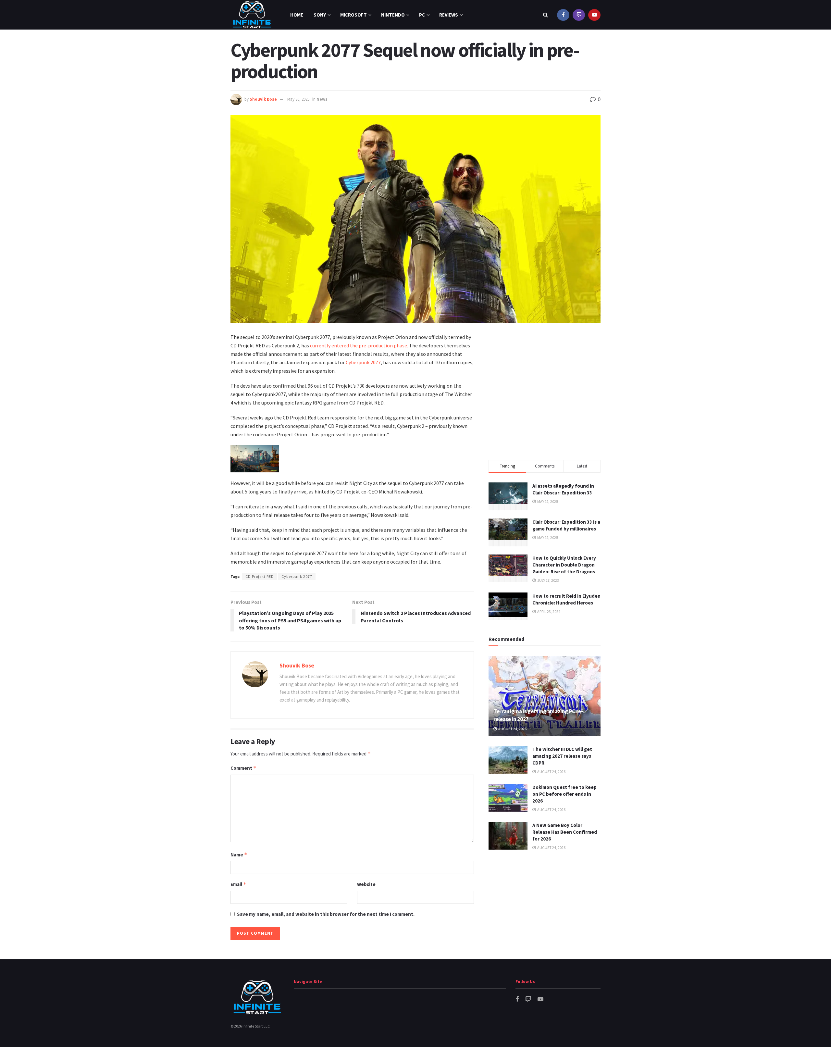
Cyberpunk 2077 (363, 362)
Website (366, 884)
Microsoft (353, 15)
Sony (320, 15)
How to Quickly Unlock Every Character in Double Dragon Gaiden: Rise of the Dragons (564, 565)
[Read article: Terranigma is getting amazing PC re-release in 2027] (545, 696)
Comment (243, 768)
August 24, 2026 (512, 728)
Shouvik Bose (263, 99)
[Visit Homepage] (252, 15)
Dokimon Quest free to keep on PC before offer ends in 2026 (564, 794)
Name (238, 855)
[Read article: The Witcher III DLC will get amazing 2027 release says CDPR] (508, 760)
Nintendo (393, 15)
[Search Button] (545, 15)
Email (238, 884)
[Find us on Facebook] (563, 15)
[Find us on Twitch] (579, 15)
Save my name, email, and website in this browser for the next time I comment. (326, 914)
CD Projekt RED (259, 576)
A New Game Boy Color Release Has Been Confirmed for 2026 (564, 832)
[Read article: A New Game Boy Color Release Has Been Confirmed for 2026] (508, 836)
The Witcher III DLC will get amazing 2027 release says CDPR (562, 756)
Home (296, 15)
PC (422, 15)
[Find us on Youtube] (594, 15)
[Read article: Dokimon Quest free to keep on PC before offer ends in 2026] (508, 798)
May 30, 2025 (298, 99)
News (322, 99)
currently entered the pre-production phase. (359, 345)
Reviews (448, 15)
